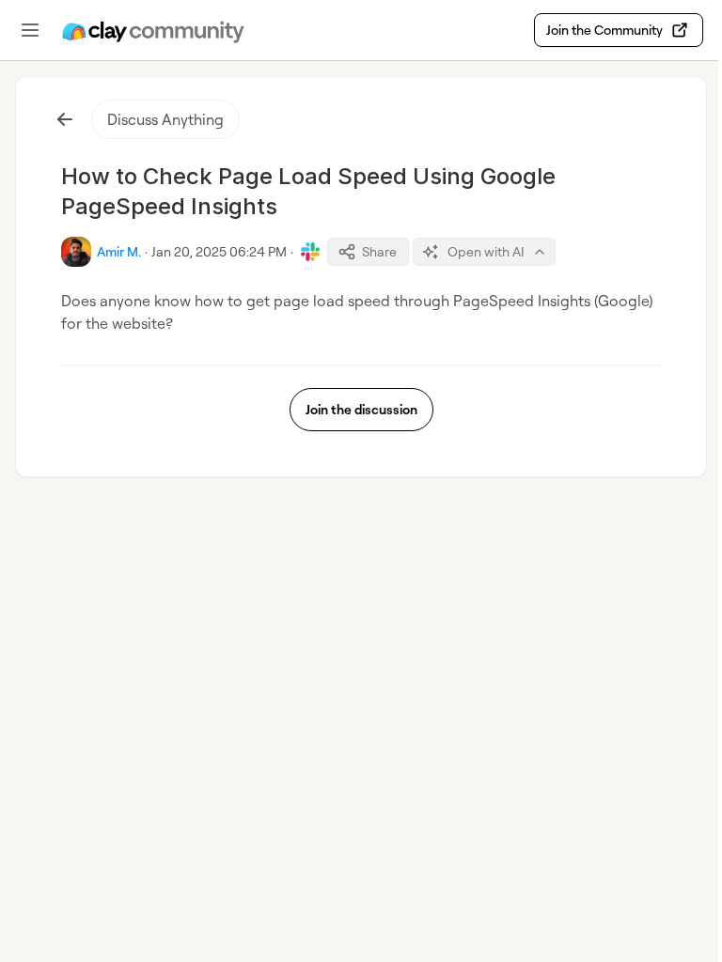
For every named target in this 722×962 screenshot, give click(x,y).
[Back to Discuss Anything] (65, 119)
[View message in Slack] (310, 252)
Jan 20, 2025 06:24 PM (219, 251)
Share (379, 251)
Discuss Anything (165, 119)
